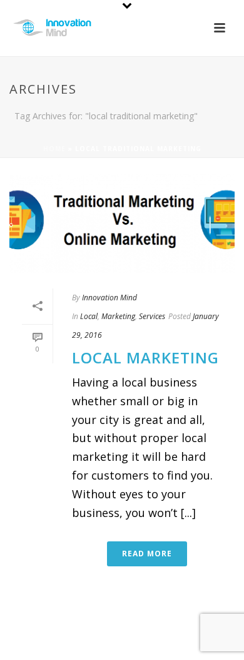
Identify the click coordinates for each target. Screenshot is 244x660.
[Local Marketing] (122, 223)
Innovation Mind (109, 297)
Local (89, 316)
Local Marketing (145, 357)
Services (152, 316)
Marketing (118, 316)
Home (54, 148)
